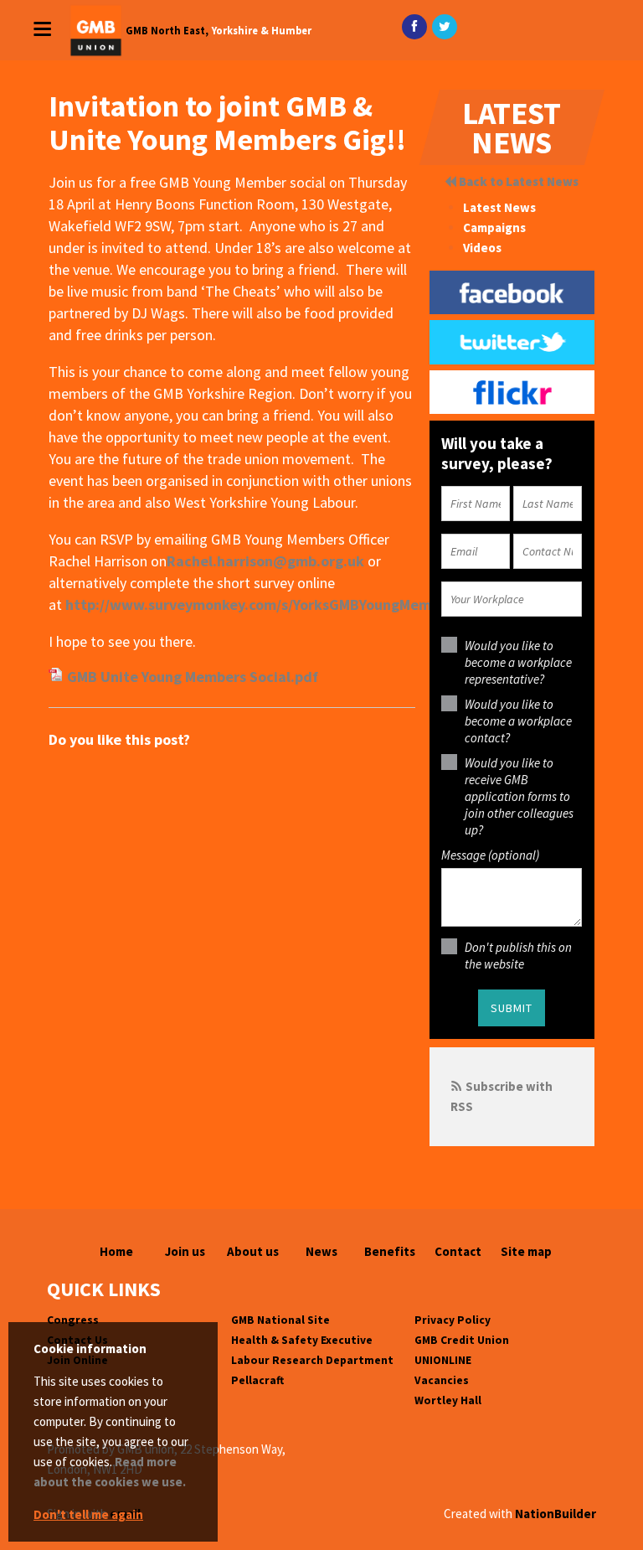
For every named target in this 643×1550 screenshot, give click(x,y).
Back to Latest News (517, 181)
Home (116, 1251)
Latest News (499, 207)
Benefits (389, 1251)
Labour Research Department (312, 1360)
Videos (482, 248)
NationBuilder (555, 1514)
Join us (185, 1251)
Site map (526, 1251)
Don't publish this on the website (518, 955)
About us (253, 1251)
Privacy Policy (452, 1320)
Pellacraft (257, 1380)
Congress (73, 1320)
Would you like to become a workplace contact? (518, 721)
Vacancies (441, 1380)
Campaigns (494, 227)
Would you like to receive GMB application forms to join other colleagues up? (519, 796)
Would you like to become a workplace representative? (518, 662)
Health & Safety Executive (302, 1340)
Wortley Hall (447, 1400)
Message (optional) (490, 855)
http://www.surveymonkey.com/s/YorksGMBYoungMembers (262, 604)
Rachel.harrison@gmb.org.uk (265, 561)
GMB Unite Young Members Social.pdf (192, 677)
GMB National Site (280, 1320)
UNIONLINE (442, 1360)
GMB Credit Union (461, 1340)
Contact (458, 1251)
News (321, 1251)
